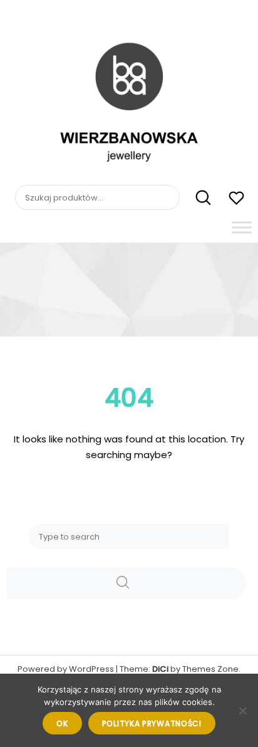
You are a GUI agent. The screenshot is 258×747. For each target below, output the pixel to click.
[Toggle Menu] (242, 227)
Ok (62, 723)
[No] (242, 710)
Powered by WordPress (66, 669)
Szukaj (196, 198)
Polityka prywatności (152, 723)
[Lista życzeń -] (236, 199)
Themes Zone (210, 669)
